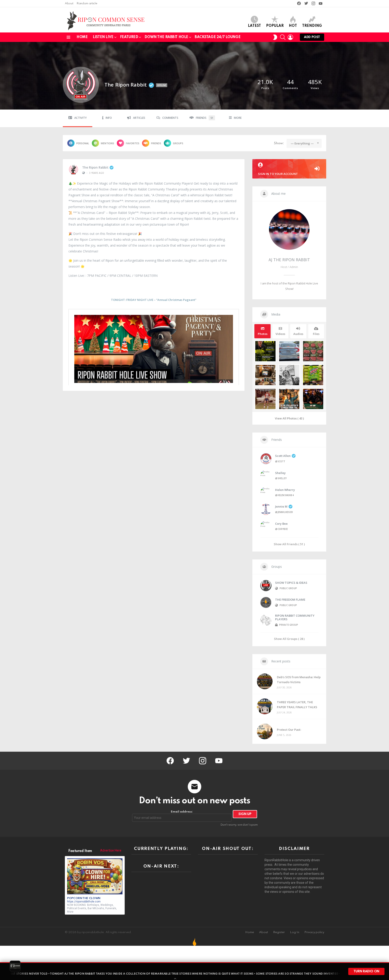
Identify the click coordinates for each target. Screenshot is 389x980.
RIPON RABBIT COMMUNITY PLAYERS (294, 617)
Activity (80, 118)
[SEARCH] (282, 37)
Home (82, 37)
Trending (312, 26)
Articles (139, 118)
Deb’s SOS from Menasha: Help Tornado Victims (299, 679)
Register (279, 932)
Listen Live (103, 37)
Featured (129, 37)
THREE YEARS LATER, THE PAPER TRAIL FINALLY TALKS (297, 704)
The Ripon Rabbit (95, 167)
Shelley (280, 473)
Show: (279, 143)
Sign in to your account (278, 174)
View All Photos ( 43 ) (289, 418)
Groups (178, 143)
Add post (312, 37)
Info (109, 118)
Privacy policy (314, 932)
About (69, 3)
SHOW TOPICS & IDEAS (291, 583)
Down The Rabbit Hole (166, 37)
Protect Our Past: (289, 730)
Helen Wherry (285, 490)
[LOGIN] (290, 37)
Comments (170, 118)
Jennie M (281, 506)
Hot (293, 26)
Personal (82, 143)
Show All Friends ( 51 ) (289, 544)
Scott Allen (283, 456)
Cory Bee (281, 524)
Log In (294, 932)
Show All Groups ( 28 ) (289, 639)
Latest (254, 26)
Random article (87, 3)
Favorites (132, 143)
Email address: (182, 811)
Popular (275, 26)
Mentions (107, 143)
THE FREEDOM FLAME (290, 600)
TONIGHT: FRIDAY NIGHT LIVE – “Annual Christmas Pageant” (153, 300)
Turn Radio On (366, 971)
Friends (204, 118)
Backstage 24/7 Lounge (217, 37)
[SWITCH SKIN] (275, 37)
